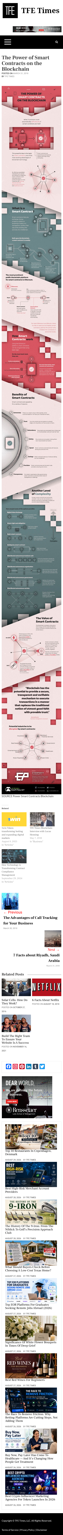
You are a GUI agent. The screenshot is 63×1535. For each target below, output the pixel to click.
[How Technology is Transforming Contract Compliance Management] (14, 856)
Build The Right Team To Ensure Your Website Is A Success (16, 1040)
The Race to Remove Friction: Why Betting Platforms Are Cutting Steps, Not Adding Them (31, 1418)
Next (54, 949)
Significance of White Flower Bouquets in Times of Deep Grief (30, 1344)
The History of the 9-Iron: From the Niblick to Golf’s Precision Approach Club (29, 1230)
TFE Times (9, 76)
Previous (12, 912)
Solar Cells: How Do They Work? (14, 1002)
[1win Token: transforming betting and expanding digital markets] (14, 819)
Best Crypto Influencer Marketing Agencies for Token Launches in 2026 (30, 1498)
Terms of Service (10, 1529)
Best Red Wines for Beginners (25, 1380)
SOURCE (7, 796)
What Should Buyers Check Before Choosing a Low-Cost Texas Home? (28, 1269)
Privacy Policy (27, 1529)
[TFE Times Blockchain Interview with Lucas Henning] (42, 819)
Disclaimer (41, 1529)
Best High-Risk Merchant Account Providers (27, 1190)
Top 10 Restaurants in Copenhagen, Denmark (28, 1152)
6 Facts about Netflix (45, 1000)
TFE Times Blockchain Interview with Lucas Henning (41, 831)
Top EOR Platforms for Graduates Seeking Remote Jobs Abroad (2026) (28, 1306)
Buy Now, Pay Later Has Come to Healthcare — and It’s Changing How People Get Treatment (29, 1459)
